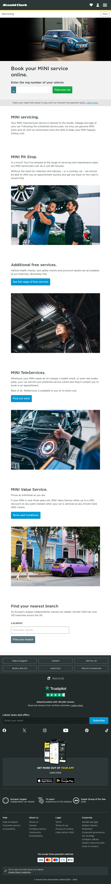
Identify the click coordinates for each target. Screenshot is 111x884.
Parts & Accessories (91, 668)
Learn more (55, 772)
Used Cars (55, 668)
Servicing (8, 14)
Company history (37, 829)
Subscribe (99, 720)
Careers (55, 661)
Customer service (11, 825)
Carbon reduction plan (93, 843)
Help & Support (19, 661)
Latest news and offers (16, 715)
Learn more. (92, 103)
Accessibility (9, 829)
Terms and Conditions (26, 515)
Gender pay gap (90, 822)
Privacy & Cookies (64, 829)
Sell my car (91, 661)
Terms (58, 822)
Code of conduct (90, 846)
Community (35, 832)
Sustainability (36, 836)
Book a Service (19, 668)
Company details (90, 839)
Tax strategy (88, 836)
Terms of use (62, 825)
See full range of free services (30, 281)
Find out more (21, 398)
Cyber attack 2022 (65, 832)
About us (33, 822)
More (105, 14)
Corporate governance (93, 832)
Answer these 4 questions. (19, 872)
